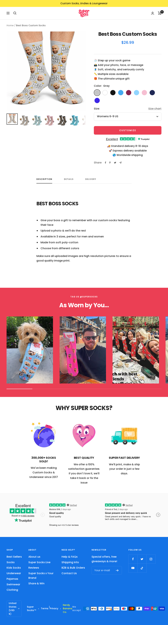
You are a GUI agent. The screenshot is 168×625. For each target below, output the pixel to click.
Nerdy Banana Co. (67, 608)
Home (10, 25)
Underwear (14, 573)
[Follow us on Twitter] (142, 559)
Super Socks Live (39, 562)
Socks (11, 562)
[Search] (14, 13)
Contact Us (69, 573)
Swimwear (13, 584)
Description (44, 179)
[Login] (152, 13)
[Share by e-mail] (120, 163)
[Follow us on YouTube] (132, 568)
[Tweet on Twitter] (115, 162)
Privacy (54, 608)
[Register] (117, 570)
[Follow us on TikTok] (142, 568)
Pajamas (12, 579)
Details (69, 179)
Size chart (154, 109)
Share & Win (36, 583)
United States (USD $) (12, 608)
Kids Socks (14, 568)
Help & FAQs (70, 557)
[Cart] (159, 13)
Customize (127, 130)
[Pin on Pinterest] (110, 162)
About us (34, 557)
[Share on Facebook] (105, 162)
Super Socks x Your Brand (40, 575)
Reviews (33, 568)
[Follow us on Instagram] (151, 559)
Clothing (12, 590)
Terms (44, 608)
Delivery (90, 179)
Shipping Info (70, 562)
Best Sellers (14, 557)
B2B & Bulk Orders (73, 568)
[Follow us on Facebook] (132, 559)
